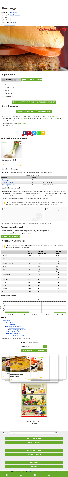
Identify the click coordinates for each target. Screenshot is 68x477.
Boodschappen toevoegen (25, 102)
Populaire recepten (34, 454)
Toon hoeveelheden (26, 111)
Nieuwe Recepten (34, 442)
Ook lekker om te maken (13, 326)
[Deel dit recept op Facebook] (25, 133)
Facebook (34, 462)
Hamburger (5, 180)
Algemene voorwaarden (42, 471)
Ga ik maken (37, 80)
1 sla (5, 84)
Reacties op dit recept (13, 331)
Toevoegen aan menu (47, 102)
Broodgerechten (15, 15)
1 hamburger (8, 93)
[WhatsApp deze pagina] (38, 133)
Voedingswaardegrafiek (16, 335)
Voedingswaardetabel (13, 333)
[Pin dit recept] (29, 133)
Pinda (5, 209)
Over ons (55, 471)
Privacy (34, 471)
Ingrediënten (10, 322)
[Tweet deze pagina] (34, 133)
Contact (30, 471)
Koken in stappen (44, 111)
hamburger (21, 118)
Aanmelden (40, 351)
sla (31, 116)
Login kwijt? (27, 351)
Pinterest (34, 466)
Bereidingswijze (11, 324)
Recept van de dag (34, 438)
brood (6, 17)
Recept (7, 338)
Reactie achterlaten (12, 237)
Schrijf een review (9, 25)
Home (2, 338)
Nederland (13, 12)
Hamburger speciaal (8, 185)
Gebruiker (24, 342)
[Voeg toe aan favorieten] (20, 143)
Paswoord (24, 347)
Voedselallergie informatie (17, 330)
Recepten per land (34, 450)
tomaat (51, 116)
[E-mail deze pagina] (43, 133)
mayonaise (7, 90)
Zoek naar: (6, 433)
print (26, 80)
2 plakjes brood (8, 97)
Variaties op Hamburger (16, 328)
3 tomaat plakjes (9, 87)
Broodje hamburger (8, 182)
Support (50, 471)
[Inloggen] (45, 346)
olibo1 (14, 22)
